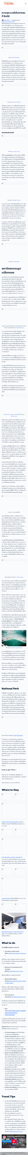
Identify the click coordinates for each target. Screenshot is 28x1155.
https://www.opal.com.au (16, 1131)
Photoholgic (16, 57)
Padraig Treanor (16, 200)
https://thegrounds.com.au (19, 997)
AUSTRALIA (4, 21)
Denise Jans (14, 416)
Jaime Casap (16, 151)
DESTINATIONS (11, 21)
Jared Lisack (20, 577)
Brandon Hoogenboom (16, 647)
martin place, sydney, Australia (11, 414)
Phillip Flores (20, 327)
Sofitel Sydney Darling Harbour (10, 822)
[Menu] (25, 3)
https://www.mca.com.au (16, 971)
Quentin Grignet (16, 102)
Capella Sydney (6, 898)
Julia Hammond (18, 735)
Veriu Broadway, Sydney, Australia (11, 857)
